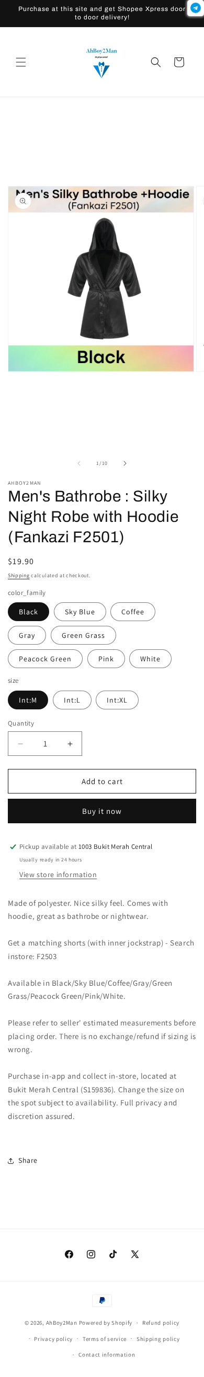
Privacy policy (53, 1339)
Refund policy (160, 1322)
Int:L (72, 700)
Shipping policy (158, 1339)
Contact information (106, 1354)
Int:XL (117, 700)
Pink (106, 658)
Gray (27, 635)
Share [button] (28, 1160)
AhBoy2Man (61, 1322)
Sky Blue (80, 611)
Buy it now (102, 811)
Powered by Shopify (106, 1322)
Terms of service (105, 1339)
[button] (20, 62)
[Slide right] (125, 463)
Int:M (28, 700)
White (150, 658)
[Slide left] (78, 463)
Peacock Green (45, 658)
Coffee (132, 611)
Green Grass (83, 635)
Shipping (19, 575)
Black (28, 611)
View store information (58, 874)
